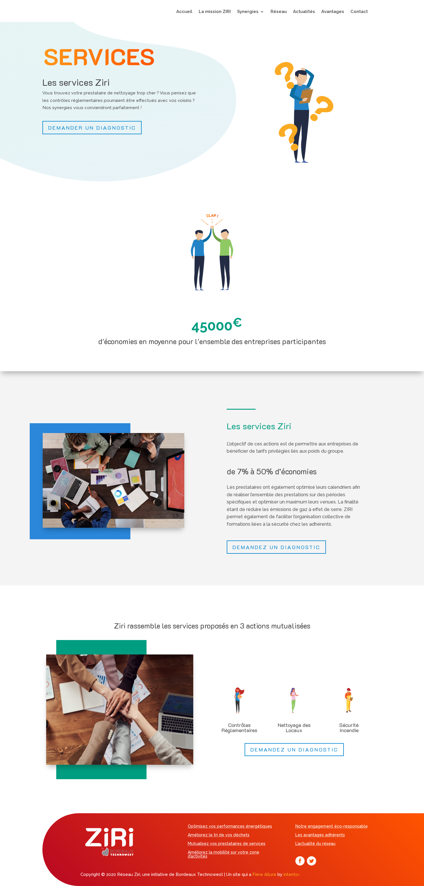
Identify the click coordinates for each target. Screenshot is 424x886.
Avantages (332, 12)
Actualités (304, 12)
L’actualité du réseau (315, 844)
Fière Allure (264, 874)
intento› (292, 874)
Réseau (279, 12)
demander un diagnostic (92, 127)
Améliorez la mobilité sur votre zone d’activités (223, 854)
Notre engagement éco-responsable (331, 826)
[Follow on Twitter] (311, 861)
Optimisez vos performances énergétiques (230, 826)
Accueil (184, 12)
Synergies (247, 12)
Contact (359, 12)
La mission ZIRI (215, 12)
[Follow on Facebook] (300, 861)
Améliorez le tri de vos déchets (218, 835)
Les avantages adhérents (320, 835)
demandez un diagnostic (276, 547)
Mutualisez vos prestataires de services (226, 844)
